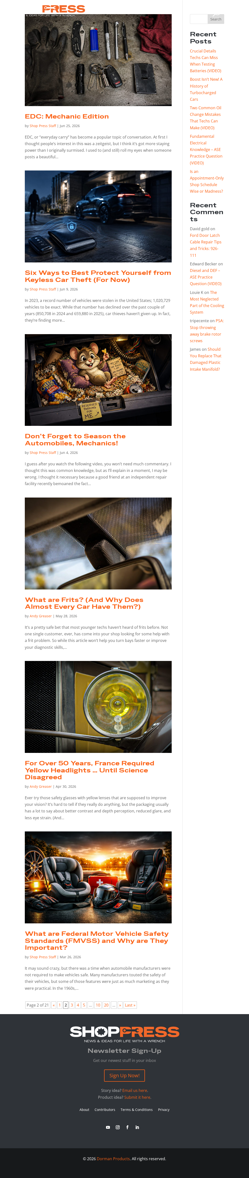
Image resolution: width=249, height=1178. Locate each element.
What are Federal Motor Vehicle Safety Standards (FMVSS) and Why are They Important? (97, 941)
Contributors (105, 1110)
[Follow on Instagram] (118, 1127)
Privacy (163, 1110)
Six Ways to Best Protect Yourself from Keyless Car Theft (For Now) (98, 276)
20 (106, 1005)
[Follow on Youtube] (108, 1127)
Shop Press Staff (43, 125)
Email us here (134, 1090)
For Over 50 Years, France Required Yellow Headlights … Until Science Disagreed (89, 770)
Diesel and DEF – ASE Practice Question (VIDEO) (206, 277)
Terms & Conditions (137, 1110)
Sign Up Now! (124, 1075)
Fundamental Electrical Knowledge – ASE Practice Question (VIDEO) (206, 150)
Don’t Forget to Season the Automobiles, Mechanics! (75, 440)
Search (216, 19)
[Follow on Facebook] (127, 1127)
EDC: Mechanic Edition (67, 117)
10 (98, 1005)
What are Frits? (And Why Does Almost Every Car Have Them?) (84, 603)
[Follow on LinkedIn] (137, 1127)
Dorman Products (113, 1158)
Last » (130, 1005)
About (84, 1110)
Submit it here (137, 1097)
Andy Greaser (41, 616)
